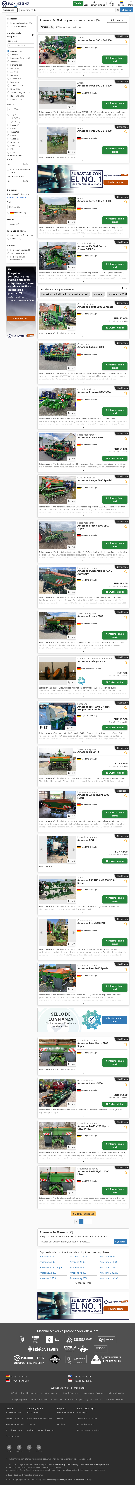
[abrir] (83, 75)
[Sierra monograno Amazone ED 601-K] (57, 761)
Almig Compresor (19, 1399)
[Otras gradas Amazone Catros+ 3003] (57, 356)
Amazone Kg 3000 (78, 1278)
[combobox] (21, 207)
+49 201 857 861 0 (20, 1380)
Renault (16, 99)
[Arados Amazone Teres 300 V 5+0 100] (57, 50)
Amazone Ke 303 (78, 1272)
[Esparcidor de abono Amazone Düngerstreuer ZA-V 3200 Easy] (57, 580)
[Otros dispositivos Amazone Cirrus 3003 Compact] (57, 316)
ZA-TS (17, 121)
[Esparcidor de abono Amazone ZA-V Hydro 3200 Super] (57, 1053)
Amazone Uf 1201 (108, 1267)
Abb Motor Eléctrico (114, 1399)
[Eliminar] (117, 9)
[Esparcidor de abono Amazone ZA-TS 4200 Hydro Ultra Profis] (57, 1135)
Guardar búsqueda (84, 1213)
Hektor (14, 142)
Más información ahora (114, 1020)
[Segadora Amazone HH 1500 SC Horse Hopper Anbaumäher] (57, 716)
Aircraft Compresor (71, 1393)
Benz (15, 54)
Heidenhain (17, 96)
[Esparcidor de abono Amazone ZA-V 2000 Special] (57, 978)
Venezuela (16, 197)
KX (12, 149)
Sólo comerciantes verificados (18, 258)
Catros (14, 138)
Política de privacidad (55, 1479)
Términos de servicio (76, 1479)
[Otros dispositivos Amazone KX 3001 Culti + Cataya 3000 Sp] (57, 256)
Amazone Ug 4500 (118, 294)
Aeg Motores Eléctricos (94, 1393)
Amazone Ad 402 (48, 1272)
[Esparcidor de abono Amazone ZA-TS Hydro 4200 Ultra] (57, 1181)
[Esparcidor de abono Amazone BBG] (57, 849)
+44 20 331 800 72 (82, 1376)
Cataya (14, 135)
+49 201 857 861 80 (82, 1380)
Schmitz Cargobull (20, 92)
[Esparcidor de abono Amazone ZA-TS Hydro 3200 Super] (57, 804)
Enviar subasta (115, 182)
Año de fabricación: (15, 176)
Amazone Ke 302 (78, 1267)
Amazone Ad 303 (48, 1261)
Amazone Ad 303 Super (51, 1267)
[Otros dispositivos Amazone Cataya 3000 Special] (57, 490)
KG (12, 152)
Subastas (15, 238)
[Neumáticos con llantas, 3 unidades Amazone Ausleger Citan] (57, 671)
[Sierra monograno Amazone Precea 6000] (57, 626)
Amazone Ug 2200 (109, 1272)
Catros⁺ (14, 132)
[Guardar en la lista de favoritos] (125, 41)
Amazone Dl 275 (48, 1278)
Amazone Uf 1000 (108, 1261)
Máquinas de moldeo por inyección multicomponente (35, 1393)
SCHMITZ (16, 85)
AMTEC (15, 71)
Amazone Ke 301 (78, 1261)
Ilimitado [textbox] (14, 207)
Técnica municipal (19, 26)
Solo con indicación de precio (20, 171)
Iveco (14, 68)
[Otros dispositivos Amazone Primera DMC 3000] (57, 402)
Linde (15, 89)
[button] (130, 3)
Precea (14, 125)
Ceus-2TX (15, 145)
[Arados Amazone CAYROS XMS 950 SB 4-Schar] (57, 890)
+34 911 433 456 (19, 1376)
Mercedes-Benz (20, 58)
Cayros (14, 128)
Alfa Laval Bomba (116, 1393)
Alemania (20, 212)
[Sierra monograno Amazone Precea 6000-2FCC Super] (57, 535)
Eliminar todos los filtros (69, 27)
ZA (13, 114)
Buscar (128, 9)
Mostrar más (84, 1282)
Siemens (16, 65)
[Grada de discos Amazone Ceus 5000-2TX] (57, 932)
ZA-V (17, 118)
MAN (14, 61)
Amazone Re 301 (108, 1256)
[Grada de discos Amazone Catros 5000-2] (57, 1093)
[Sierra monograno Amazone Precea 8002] (57, 447)
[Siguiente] (73, 50)
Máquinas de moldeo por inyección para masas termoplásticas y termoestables (66, 1399)
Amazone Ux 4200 (109, 1278)
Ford (14, 82)
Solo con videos (18, 253)
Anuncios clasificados (21, 235)
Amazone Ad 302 (48, 1256)
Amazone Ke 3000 (78, 1256)
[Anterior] (41, 50)
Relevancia (117, 20)
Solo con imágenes (20, 250)
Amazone (16, 51)
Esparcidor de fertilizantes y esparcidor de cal (64, 294)
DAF (14, 75)
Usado (14, 224)
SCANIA (15, 78)
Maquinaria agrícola (21, 23)
